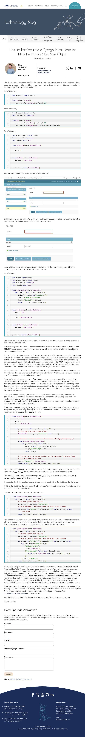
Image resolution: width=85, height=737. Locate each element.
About (30, 6)
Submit (8, 674)
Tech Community (60, 39)
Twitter (12, 679)
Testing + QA (69, 39)
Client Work (39, 6)
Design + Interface (25, 39)
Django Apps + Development (47, 39)
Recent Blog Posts (11, 703)
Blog (47, 6)
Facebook (28, 679)
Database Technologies (13, 39)
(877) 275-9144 (61, 713)
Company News (56, 6)
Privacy (37, 726)
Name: (7, 624)
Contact (75, 6)
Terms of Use (45, 726)
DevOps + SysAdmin (35, 39)
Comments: (9, 657)
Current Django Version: (14, 648)
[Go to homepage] (11, 6)
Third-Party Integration (79, 39)
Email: (6, 640)
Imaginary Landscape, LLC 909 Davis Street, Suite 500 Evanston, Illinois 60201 (66, 708)
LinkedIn (19, 679)
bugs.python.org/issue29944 (15, 593)
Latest (4, 39)
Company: (8, 632)
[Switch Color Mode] (21, 6)
